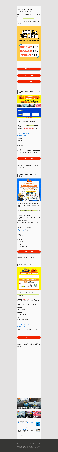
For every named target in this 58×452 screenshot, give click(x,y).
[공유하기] (20, 436)
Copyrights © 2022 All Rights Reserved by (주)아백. (35, 443)
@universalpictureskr (21, 135)
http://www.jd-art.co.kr (21, 421)
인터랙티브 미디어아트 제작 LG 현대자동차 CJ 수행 (25, 422)
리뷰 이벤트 (29, 81)
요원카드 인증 (29, 75)
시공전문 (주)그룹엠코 (22, 429)
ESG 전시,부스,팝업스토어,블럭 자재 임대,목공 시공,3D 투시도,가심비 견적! (25, 431)
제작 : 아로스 (19, 443)
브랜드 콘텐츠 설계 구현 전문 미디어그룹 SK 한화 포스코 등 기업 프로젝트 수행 (25, 424)
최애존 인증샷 (29, 69)
